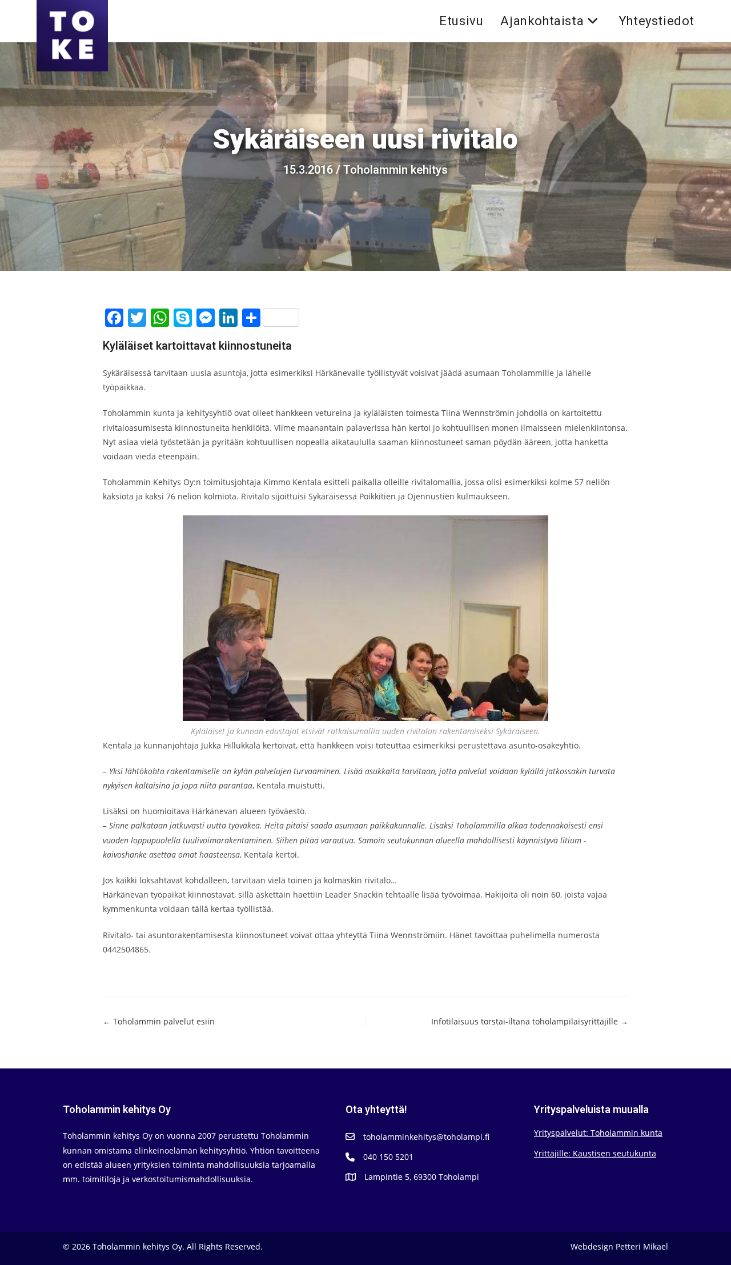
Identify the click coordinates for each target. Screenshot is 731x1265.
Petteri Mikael (642, 1246)
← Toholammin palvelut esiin (159, 1021)
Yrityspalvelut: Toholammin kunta (598, 1132)
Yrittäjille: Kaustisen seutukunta (595, 1153)
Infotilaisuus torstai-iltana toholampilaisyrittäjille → (529, 1021)
